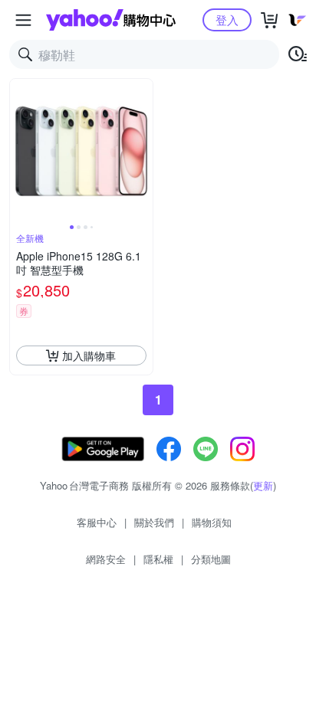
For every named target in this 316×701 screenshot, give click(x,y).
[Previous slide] (20, 150)
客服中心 (97, 522)
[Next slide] (143, 150)
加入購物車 (89, 355)
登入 (227, 19)
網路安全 (106, 559)
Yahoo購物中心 (111, 20)
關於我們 (154, 522)
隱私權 (158, 559)
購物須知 (212, 522)
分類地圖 (211, 559)
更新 (263, 485)
